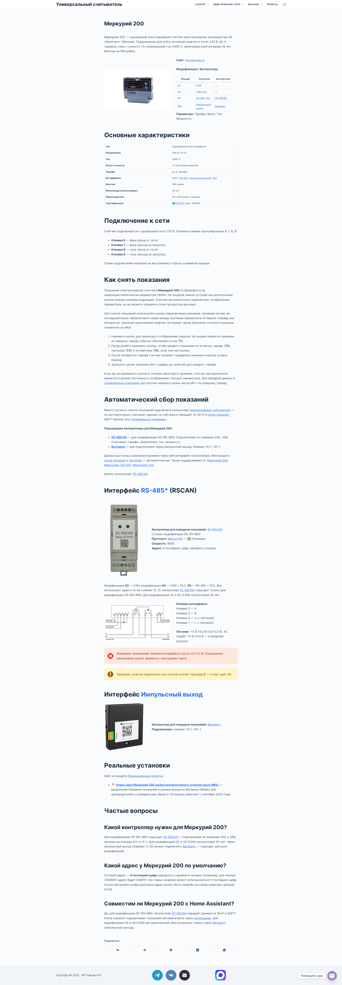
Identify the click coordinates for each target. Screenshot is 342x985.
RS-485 (200, 98)
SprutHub (135, 460)
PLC (205, 91)
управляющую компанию (122, 383)
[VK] (117, 950)
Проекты (272, 4)
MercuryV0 (175, 538)
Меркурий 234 (143, 465)
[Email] (184, 975)
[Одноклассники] (197, 950)
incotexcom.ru (194, 60)
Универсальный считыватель (89, 4)
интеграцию (202, 918)
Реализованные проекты (145, 776)
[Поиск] (284, 4)
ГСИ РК (180, 203)
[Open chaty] (332, 976)
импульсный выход (200, 178)
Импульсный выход (172, 694)
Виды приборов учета (226, 4)
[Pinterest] (171, 950)
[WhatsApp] (224, 950)
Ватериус (220, 106)
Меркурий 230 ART (117, 465)
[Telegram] (144, 950)
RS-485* (154, 490)
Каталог (200, 4)
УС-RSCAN (221, 98)
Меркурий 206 (217, 460)
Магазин (253, 4)
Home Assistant (218, 414)
